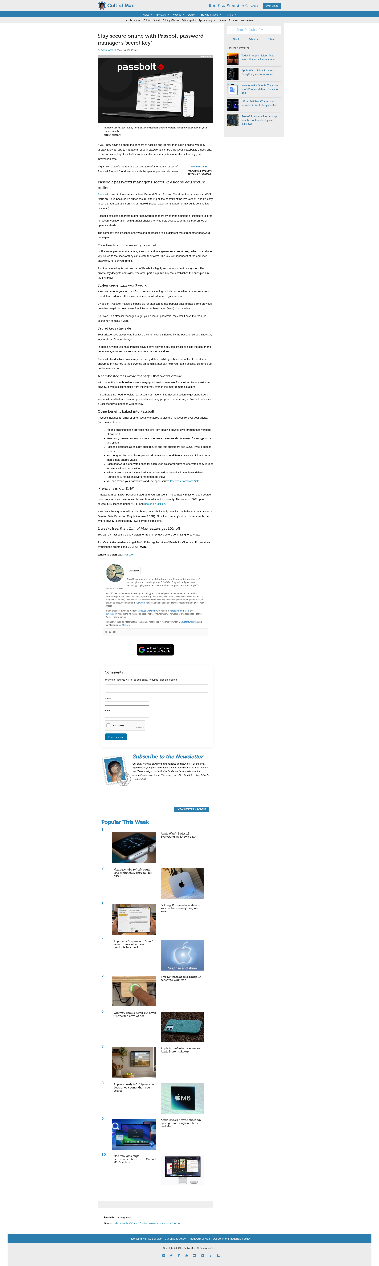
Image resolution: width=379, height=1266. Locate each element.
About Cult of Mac (199, 1238)
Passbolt (103, 194)
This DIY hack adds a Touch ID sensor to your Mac (181, 979)
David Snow (107, 50)
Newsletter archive (191, 809)
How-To (176, 14)
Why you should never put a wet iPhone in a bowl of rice (135, 1015)
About (236, 39)
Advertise (254, 39)
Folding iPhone (171, 20)
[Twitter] (106, 632)
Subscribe (272, 6)
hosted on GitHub (154, 503)
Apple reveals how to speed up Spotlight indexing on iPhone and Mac (181, 1123)
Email (109, 710)
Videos (222, 20)
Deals (191, 14)
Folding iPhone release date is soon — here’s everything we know (180, 908)
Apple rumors (133, 20)
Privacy (272, 39)
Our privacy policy (175, 1238)
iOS (132, 203)
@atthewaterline (190, 622)
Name (109, 698)
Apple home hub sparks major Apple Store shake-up (180, 1050)
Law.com (141, 603)
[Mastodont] (110, 632)
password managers (160, 1223)
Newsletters (247, 20)
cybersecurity (121, 1223)
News (146, 14)
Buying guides (209, 14)
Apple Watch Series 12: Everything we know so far (178, 835)
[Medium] (114, 632)
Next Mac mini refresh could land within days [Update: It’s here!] (133, 872)
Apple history (205, 20)
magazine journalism (180, 611)
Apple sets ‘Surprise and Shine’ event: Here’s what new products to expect (133, 944)
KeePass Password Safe (184, 481)
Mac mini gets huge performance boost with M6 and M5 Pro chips (135, 1159)
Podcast (233, 20)
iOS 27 (146, 20)
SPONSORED (205, 56)
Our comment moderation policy (231, 1238)
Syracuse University (147, 611)
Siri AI (156, 20)
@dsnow (126, 625)
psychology (111, 614)
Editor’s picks (189, 20)
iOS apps (133, 1223)
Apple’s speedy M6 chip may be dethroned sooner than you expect (134, 1087)
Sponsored (177, 1223)
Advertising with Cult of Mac (145, 1238)
